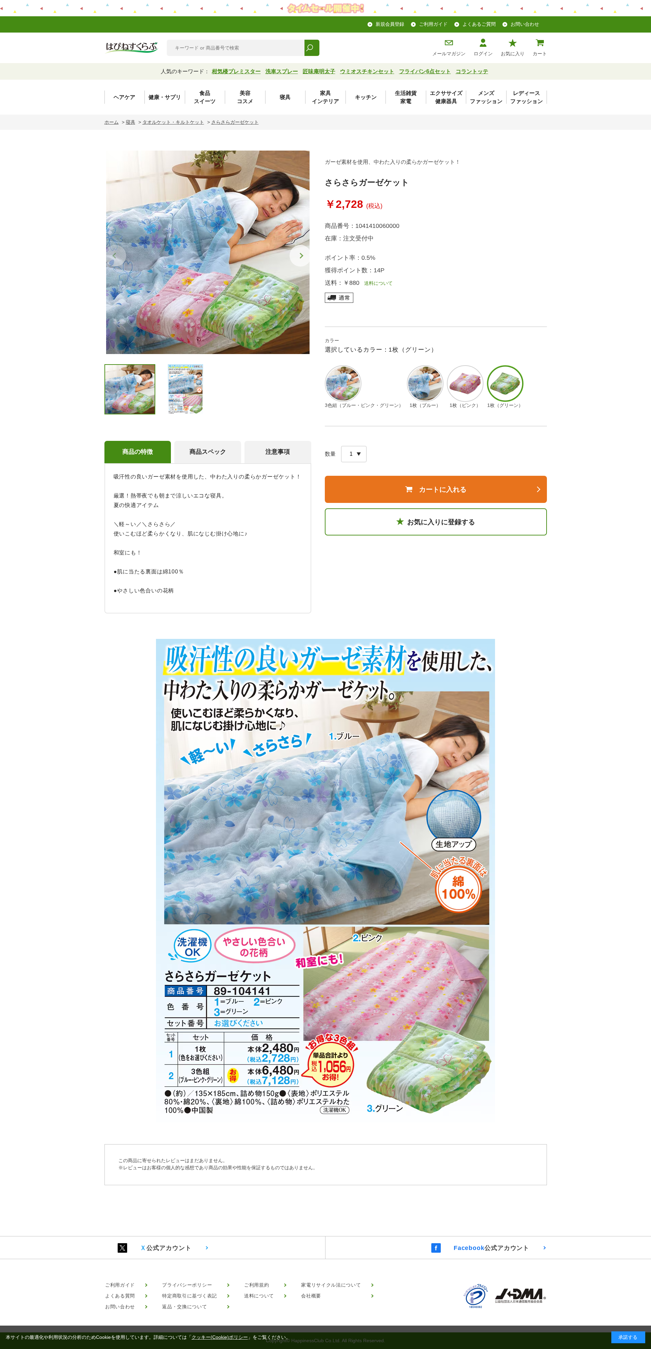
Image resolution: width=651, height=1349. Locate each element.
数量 (330, 454)
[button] (300, 256)
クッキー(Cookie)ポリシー (220, 1337)
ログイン (483, 53)
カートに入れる (443, 489)
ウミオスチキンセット (367, 71)
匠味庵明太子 (319, 71)
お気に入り (513, 53)
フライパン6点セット (425, 71)
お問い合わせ (525, 24)
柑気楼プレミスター (236, 71)
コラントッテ (472, 71)
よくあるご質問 (479, 24)
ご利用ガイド (433, 24)
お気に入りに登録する (441, 522)
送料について (376, 283)
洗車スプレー (281, 71)
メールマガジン (449, 53)
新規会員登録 (390, 24)
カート (540, 53)
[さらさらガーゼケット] (208, 252)
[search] (311, 48)
